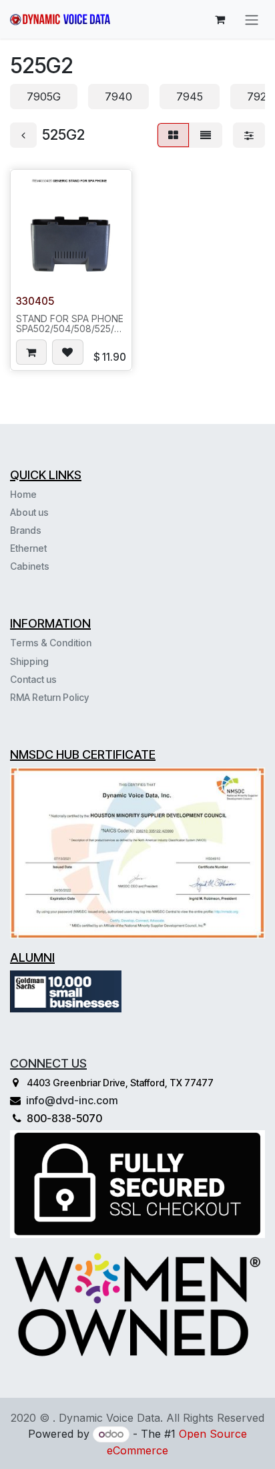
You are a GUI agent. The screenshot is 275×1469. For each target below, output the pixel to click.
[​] (50, 565)
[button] (31, 352)
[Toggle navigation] (251, 19)
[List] (205, 135)
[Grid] (173, 135)
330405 (35, 301)
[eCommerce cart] (219, 19)
